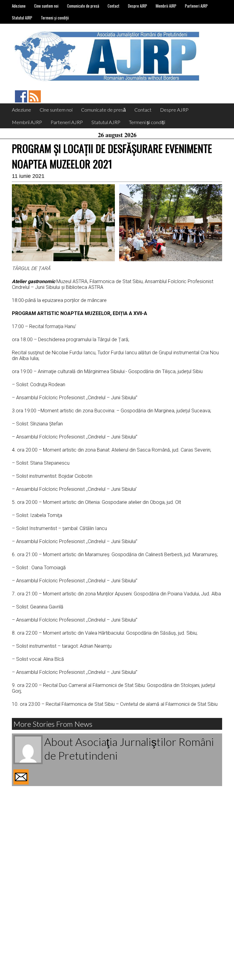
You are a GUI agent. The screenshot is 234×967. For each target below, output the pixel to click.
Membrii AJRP (166, 6)
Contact (113, 6)
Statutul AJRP (22, 18)
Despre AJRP (137, 6)
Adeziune (19, 6)
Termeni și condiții (55, 18)
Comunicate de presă (83, 6)
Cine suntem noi (46, 6)
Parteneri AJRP (196, 6)
